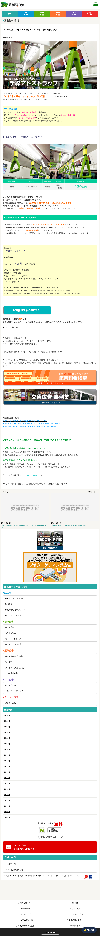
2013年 (7, 789)
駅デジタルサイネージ (14, 615)
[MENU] (95, 4)
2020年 (7, 749)
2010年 (7, 806)
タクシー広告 (90, 14)
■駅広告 (7, 592)
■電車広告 (8, 621)
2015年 (7, 777)
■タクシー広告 (10, 697)
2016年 (7, 772)
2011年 (7, 800)
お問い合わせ (25, 908)
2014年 (7, 783)
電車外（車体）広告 (13, 638)
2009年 (7, 811)
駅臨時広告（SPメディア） (16, 609)
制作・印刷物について (14, 869)
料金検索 (74, 925)
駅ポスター (9, 604)
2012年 (7, 794)
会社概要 (75, 902)
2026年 (7, 715)
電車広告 (42, 14)
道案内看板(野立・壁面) (15, 656)
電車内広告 (9, 627)
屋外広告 (58, 14)
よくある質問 (75, 908)
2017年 (7, 766)
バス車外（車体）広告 (14, 690)
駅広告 (26, 14)
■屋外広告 (8, 650)
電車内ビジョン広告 (13, 644)
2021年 (7, 743)
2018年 (7, 760)
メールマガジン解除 (25, 919)
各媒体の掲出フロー (75, 919)
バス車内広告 (10, 685)
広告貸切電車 (10, 633)
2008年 (7, 817)
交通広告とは (10, 864)
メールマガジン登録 (75, 914)
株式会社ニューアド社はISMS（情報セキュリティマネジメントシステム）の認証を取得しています (42, 875)
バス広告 (74, 14)
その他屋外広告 (11, 673)
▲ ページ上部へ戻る (11, 327)
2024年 (7, 726)
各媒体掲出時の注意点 (25, 925)
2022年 (7, 738)
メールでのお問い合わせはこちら (26, 846)
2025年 (7, 721)
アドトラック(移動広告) (15, 667)
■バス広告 (8, 679)
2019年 (7, 755)
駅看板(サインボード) (14, 598)
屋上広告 (8, 662)
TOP (10, 14)
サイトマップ (25, 914)
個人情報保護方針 (25, 902)
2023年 (7, 732)
